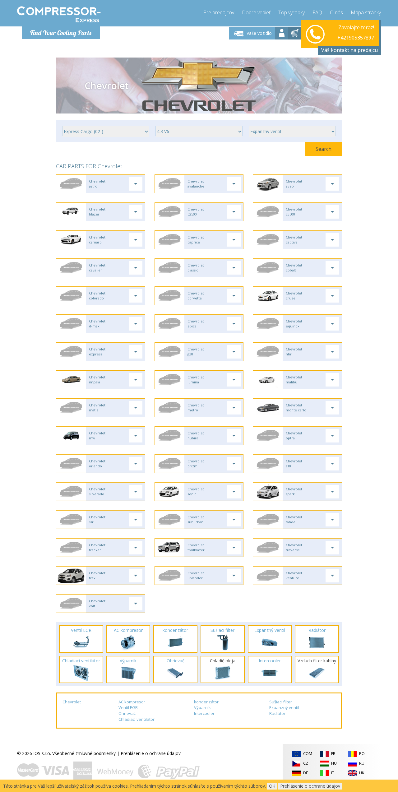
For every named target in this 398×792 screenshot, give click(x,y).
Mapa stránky (366, 12)
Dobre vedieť (256, 12)
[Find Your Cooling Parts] (59, 14)
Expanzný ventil (284, 707)
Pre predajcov (218, 12)
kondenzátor (206, 702)
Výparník (202, 707)
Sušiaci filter (280, 702)
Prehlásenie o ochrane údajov (151, 753)
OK (272, 786)
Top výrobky (291, 12)
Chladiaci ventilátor (136, 719)
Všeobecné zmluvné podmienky (84, 753)
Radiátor (277, 713)
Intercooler (204, 713)
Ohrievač (127, 713)
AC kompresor (131, 702)
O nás (336, 12)
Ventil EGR (128, 707)
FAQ (317, 12)
